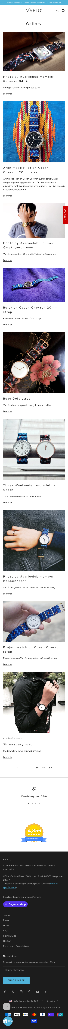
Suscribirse (16, 980)
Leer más (7, 93)
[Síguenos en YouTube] (37, 991)
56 (37, 767)
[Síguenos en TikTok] (45, 991)
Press (6, 920)
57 (44, 767)
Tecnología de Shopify (48, 1007)
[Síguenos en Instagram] (21, 991)
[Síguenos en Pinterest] (29, 991)
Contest (7, 941)
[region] (34, 792)
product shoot (12, 738)
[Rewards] (8, 1021)
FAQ (5, 930)
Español (51, 1001)
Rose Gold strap (17, 398)
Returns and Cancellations (16, 946)
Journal (6, 915)
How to (6, 925)
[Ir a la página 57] (17, 767)
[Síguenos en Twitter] (13, 991)
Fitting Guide (9, 935)
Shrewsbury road (18, 744)
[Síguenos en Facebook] (4, 991)
